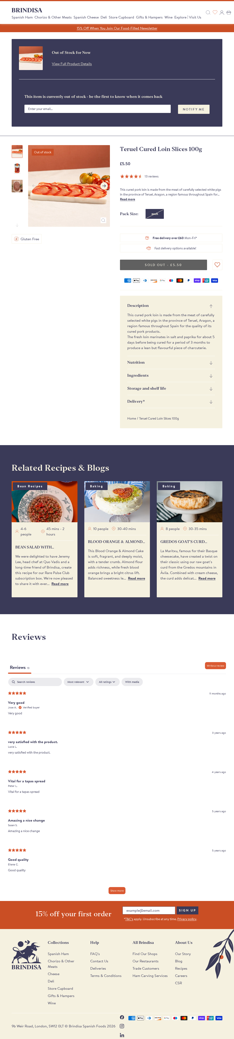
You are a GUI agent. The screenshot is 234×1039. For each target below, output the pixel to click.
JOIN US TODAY (151, 539)
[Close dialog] (180, 459)
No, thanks (151, 570)
